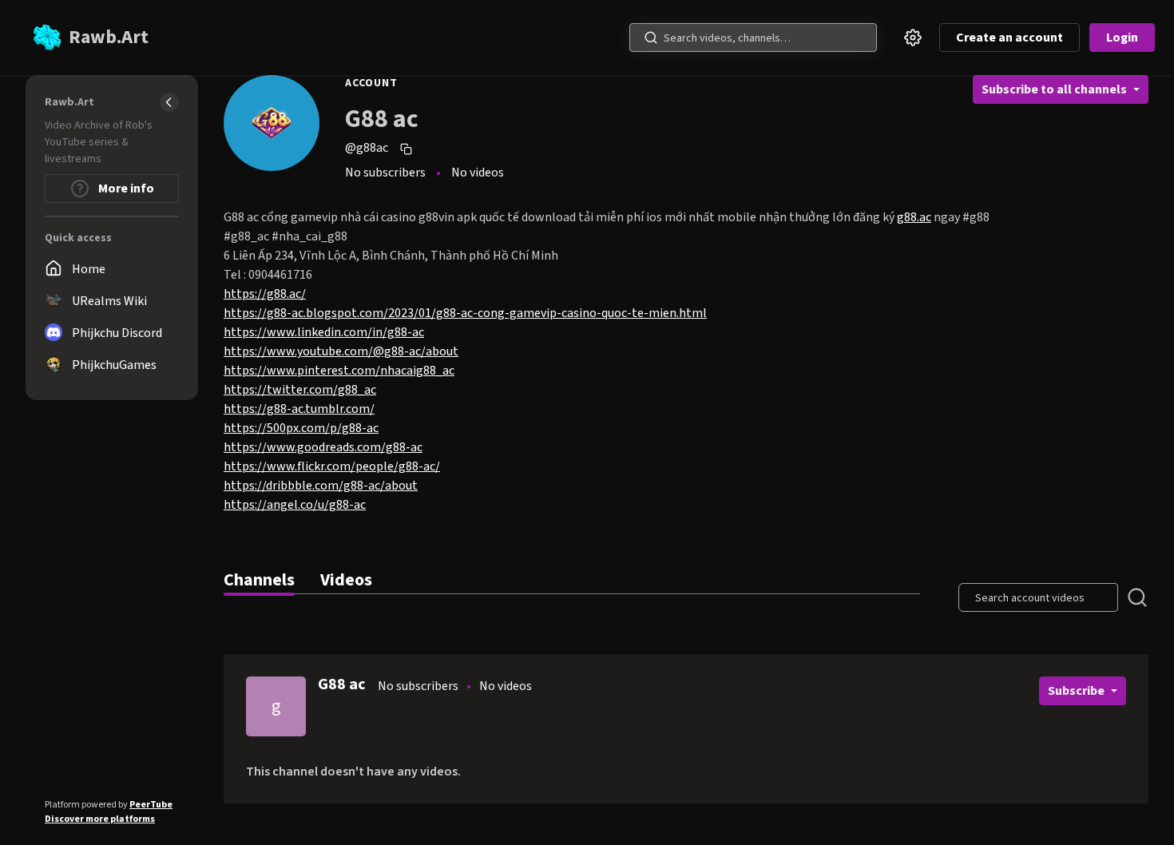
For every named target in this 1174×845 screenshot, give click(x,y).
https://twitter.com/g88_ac (300, 390)
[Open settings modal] (913, 37)
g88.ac (914, 217)
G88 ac (342, 684)
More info (125, 188)
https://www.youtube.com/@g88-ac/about (341, 351)
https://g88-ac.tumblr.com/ (299, 409)
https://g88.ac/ (265, 294)
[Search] (651, 37)
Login (1122, 37)
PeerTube (151, 804)
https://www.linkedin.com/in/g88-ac (324, 332)
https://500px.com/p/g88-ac (301, 428)
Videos (346, 580)
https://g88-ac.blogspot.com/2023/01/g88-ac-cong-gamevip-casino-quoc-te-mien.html (465, 313)
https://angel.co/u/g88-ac (295, 505)
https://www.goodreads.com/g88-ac (323, 447)
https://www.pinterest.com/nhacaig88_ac (339, 370)
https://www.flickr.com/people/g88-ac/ (332, 466)
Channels (259, 580)
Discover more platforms (100, 819)
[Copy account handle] (408, 148)
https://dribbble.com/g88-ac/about (321, 485)
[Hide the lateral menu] (169, 102)
